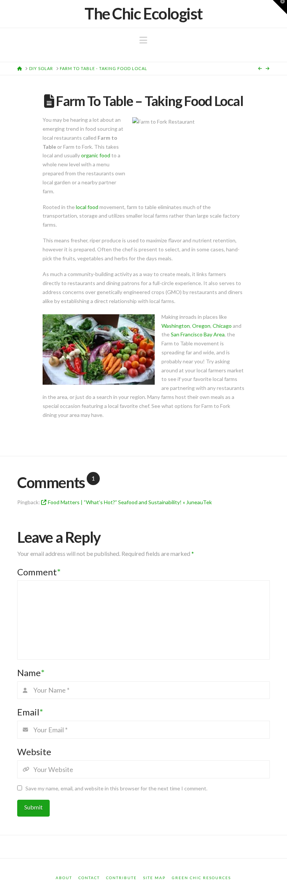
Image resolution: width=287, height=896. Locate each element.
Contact (89, 877)
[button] (143, 40)
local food (87, 207)
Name (30, 672)
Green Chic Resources (201, 877)
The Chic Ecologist (143, 13)
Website (34, 751)
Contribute (121, 877)
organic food (95, 155)
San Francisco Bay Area (198, 334)
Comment (39, 571)
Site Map (154, 877)
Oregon (201, 326)
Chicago (223, 326)
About (64, 877)
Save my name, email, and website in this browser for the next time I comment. (116, 788)
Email (30, 711)
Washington (175, 326)
